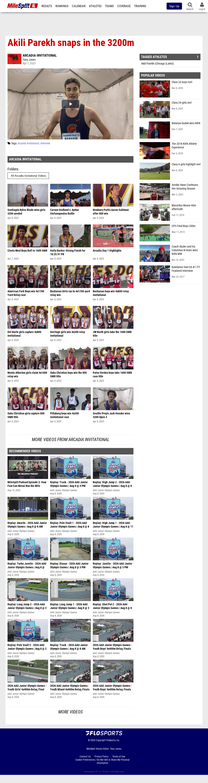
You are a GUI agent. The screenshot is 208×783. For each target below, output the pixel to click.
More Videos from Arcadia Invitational (70, 439)
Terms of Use (118, 756)
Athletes (95, 6)
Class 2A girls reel (182, 102)
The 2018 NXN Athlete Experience (184, 145)
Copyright (100, 740)
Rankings (61, 6)
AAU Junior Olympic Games (63, 490)
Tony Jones (29, 59)
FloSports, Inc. (113, 740)
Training (140, 6)
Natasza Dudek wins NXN (186, 123)
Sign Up (174, 6)
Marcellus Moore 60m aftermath (184, 207)
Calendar (79, 6)
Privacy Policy (101, 756)
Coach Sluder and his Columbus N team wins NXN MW (185, 250)
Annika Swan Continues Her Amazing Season (185, 186)
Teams (109, 6)
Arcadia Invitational (40, 55)
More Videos (70, 711)
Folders (13, 169)
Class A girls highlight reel (186, 164)
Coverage (124, 6)
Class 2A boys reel (182, 82)
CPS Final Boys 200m (184, 226)
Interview (45, 143)
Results (46, 6)
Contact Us (85, 756)
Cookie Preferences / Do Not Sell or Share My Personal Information (102, 761)
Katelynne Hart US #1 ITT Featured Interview (186, 269)
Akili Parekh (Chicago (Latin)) (157, 63)
